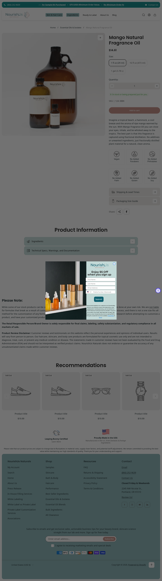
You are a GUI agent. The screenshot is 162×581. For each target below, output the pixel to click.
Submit (98, 299)
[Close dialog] (114, 264)
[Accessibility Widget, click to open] (158, 290)
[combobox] (89, 292)
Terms (100, 317)
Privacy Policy (111, 315)
